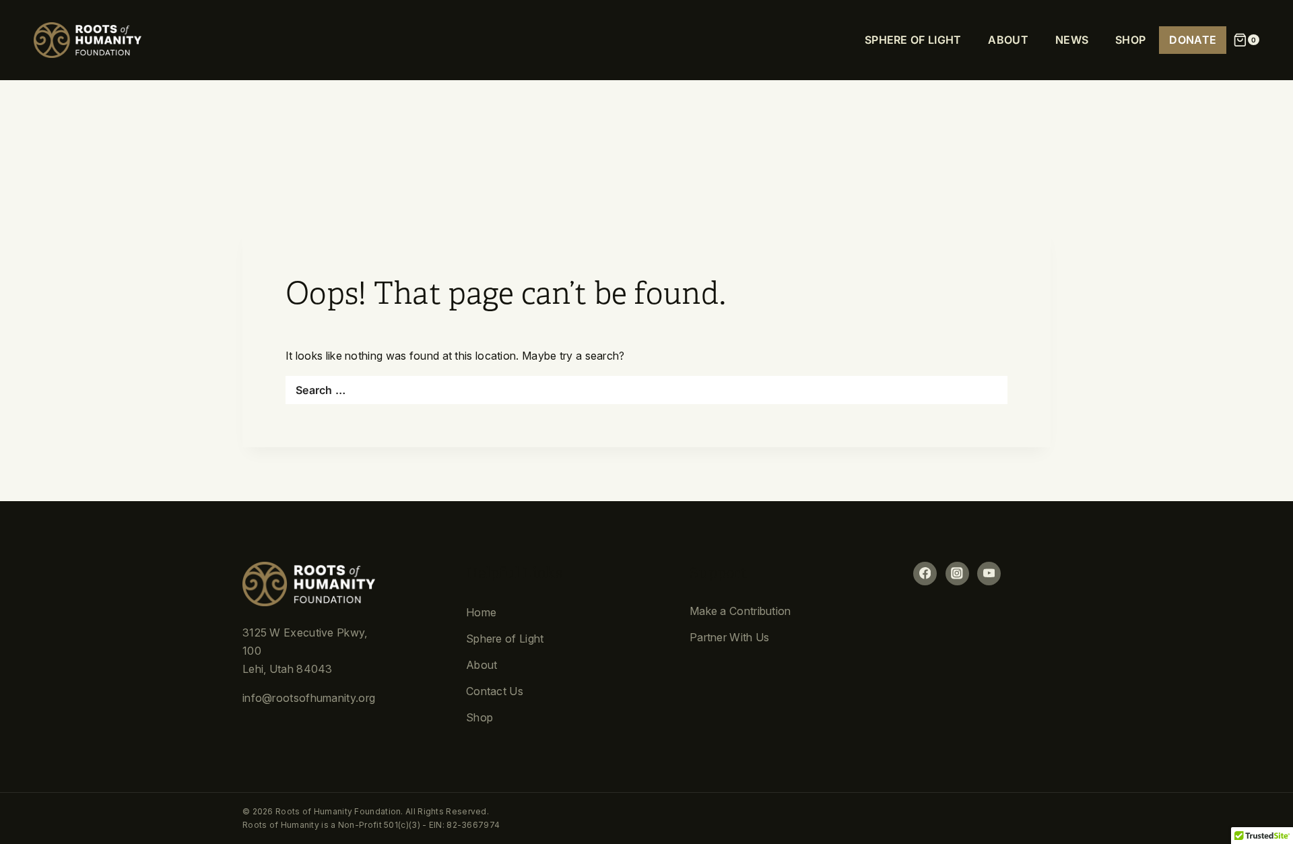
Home (481, 612)
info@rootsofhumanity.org (308, 698)
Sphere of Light (505, 638)
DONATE (1192, 39)
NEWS (1071, 39)
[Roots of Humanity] (87, 40)
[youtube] (989, 573)
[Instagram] (957, 573)
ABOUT (1008, 39)
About (482, 665)
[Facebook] (925, 573)
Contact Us (494, 691)
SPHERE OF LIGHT (913, 39)
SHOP (1130, 39)
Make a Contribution (740, 611)
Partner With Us (730, 637)
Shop (479, 717)
